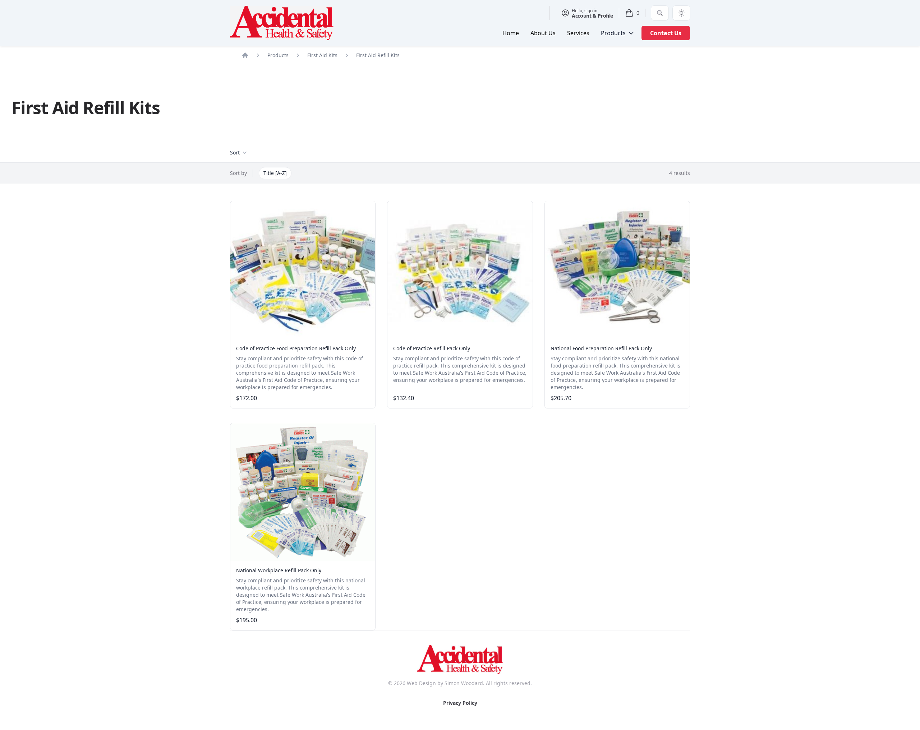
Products (278, 55)
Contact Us (665, 33)
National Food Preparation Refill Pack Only (601, 348)
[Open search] (659, 13)
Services (578, 33)
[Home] (245, 55)
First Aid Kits (322, 55)
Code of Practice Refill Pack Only (431, 348)
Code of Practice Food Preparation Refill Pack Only (296, 348)
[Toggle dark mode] (681, 13)
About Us (543, 33)
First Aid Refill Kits (378, 55)
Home (510, 33)
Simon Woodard (464, 683)
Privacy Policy (460, 702)
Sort (235, 152)
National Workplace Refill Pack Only (278, 570)
